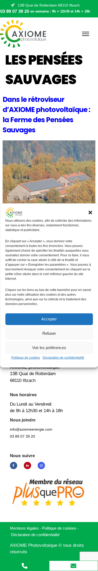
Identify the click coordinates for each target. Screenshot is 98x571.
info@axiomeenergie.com (31, 429)
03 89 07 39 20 (14, 11)
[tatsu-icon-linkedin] (29, 465)
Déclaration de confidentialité (63, 357)
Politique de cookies (25, 357)
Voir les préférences (49, 347)
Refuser (49, 333)
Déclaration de (35, 534)
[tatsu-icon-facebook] (15, 465)
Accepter (49, 319)
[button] (90, 212)
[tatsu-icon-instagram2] (41, 465)
